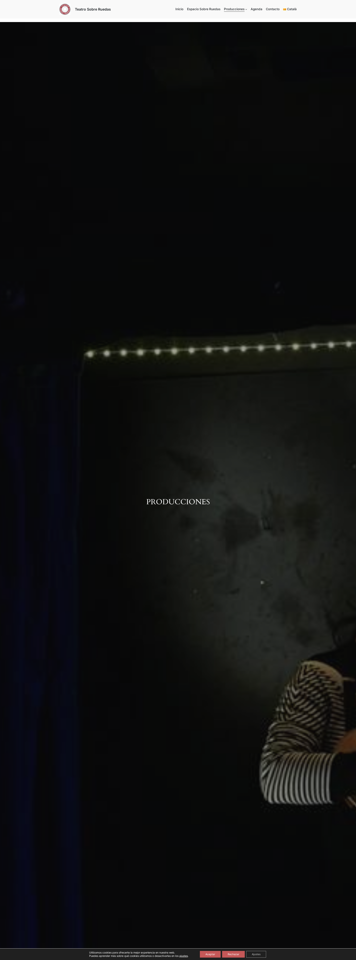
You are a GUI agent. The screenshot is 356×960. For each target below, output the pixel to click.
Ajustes (256, 954)
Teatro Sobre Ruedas (93, 9)
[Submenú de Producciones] (246, 9)
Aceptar (210, 954)
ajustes (183, 955)
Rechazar (233, 954)
